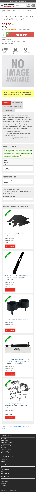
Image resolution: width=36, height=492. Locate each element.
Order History (4, 481)
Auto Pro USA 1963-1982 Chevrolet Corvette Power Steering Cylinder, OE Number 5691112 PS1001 (17, 362)
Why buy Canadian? (6, 445)
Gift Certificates (5, 469)
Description (6, 103)
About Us (3, 447)
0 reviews (12, 41)
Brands (3, 468)
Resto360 (3, 438)
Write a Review (21, 41)
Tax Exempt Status (5, 444)
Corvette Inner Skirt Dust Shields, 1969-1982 (16, 235)
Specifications (7, 106)
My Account (4, 480)
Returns (3, 461)
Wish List (3, 483)
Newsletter (3, 485)
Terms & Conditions (6, 452)
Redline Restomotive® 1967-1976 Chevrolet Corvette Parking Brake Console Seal (16, 278)
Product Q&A (18, 106)
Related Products (8, 110)
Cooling (9, 10)
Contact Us (23, 1)
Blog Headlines (5, 473)
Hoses (14, 10)
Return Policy (4, 440)
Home (3, 10)
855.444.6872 (14, 1)
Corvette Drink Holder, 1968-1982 (16, 320)
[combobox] (18, 199)
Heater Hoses (21, 10)
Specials (3, 471)
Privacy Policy (4, 451)
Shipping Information (6, 442)
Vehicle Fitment (17, 103)
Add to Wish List (8, 44)
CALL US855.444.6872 (27, 52)
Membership (4, 487)
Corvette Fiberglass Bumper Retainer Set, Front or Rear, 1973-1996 (16, 406)
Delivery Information (6, 449)
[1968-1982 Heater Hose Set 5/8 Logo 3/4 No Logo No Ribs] (18, 71)
